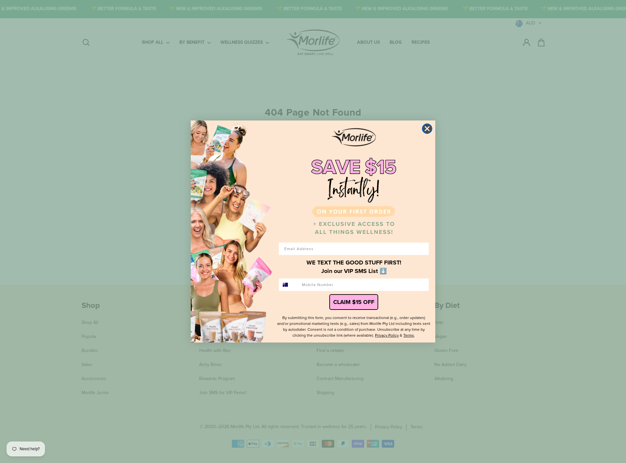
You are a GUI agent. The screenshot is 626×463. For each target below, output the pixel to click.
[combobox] (289, 285)
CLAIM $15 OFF (353, 302)
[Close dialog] (427, 129)
